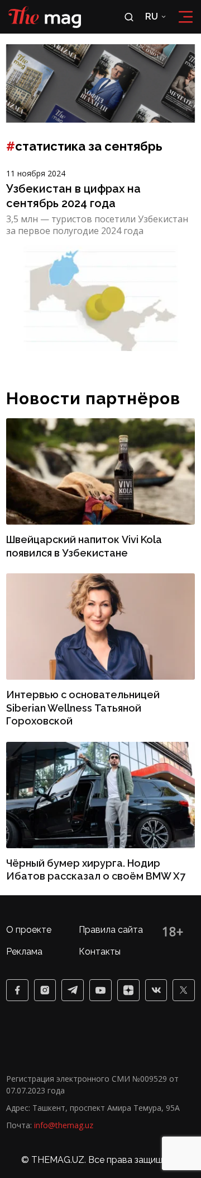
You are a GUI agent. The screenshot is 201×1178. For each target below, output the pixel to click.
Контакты (100, 951)
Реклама (24, 951)
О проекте (28, 929)
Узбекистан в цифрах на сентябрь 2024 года (73, 196)
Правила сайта (111, 929)
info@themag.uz (63, 1125)
